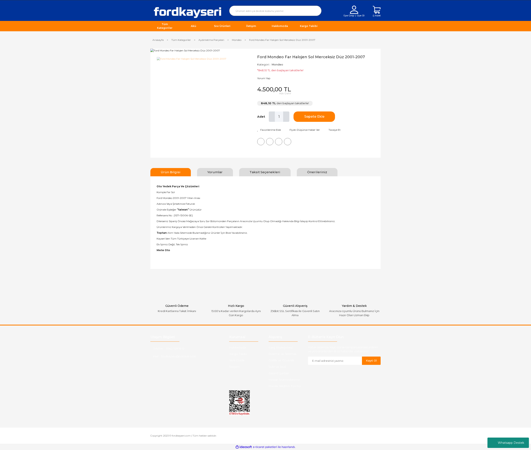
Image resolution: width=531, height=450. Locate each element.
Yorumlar (215, 172)
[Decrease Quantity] (272, 116)
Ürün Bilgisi (170, 172)
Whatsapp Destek (511, 443)
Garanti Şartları (279, 373)
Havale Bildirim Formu (285, 386)
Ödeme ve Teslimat (282, 354)
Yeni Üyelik (237, 360)
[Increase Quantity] (286, 116)
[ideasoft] (243, 447)
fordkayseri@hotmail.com (178, 356)
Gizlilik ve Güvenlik (281, 360)
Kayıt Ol (371, 360)
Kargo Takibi (238, 354)
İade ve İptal (277, 367)
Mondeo (277, 64)
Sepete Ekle (314, 117)
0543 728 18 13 (175, 348)
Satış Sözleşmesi (280, 347)
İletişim (234, 367)
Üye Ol (360, 15)
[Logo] (186, 11)
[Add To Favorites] (269, 130)
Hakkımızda (237, 347)
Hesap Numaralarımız (284, 379)
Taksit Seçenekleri (265, 172)
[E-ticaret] (265, 447)
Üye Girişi (348, 15)
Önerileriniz (317, 172)
